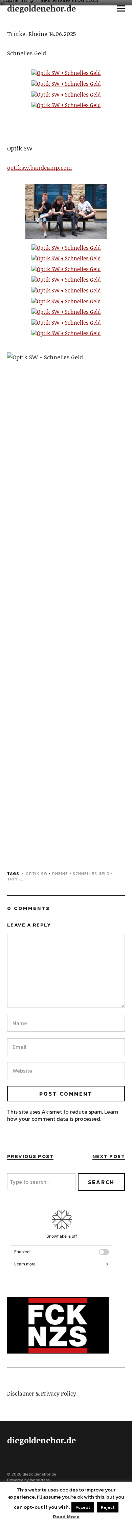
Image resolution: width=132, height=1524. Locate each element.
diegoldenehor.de (41, 8)
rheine (60, 874)
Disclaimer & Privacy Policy (41, 1393)
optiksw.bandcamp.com (39, 167)
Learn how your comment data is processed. (62, 1115)
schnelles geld (91, 874)
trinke (15, 879)
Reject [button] (107, 1507)
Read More (66, 1516)
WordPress (40, 1480)
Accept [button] (82, 1507)
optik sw (36, 874)
